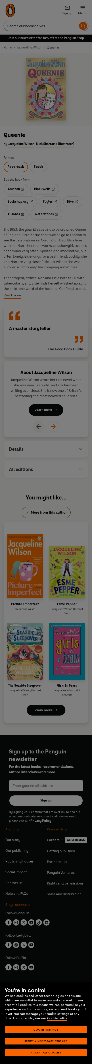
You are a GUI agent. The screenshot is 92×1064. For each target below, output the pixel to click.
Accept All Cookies (46, 1052)
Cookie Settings (46, 1029)
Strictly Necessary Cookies (46, 1041)
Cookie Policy (57, 1018)
